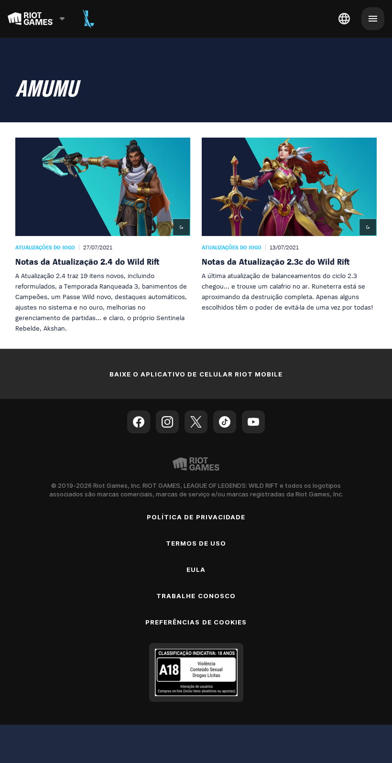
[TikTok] (224, 422)
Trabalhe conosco (196, 596)
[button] (102, 235)
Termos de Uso (196, 543)
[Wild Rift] (88, 18)
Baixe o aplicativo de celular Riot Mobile (196, 374)
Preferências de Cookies (196, 622)
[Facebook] (138, 422)
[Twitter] (196, 422)
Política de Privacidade (196, 517)
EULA (196, 569)
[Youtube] (253, 422)
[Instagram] (167, 422)
